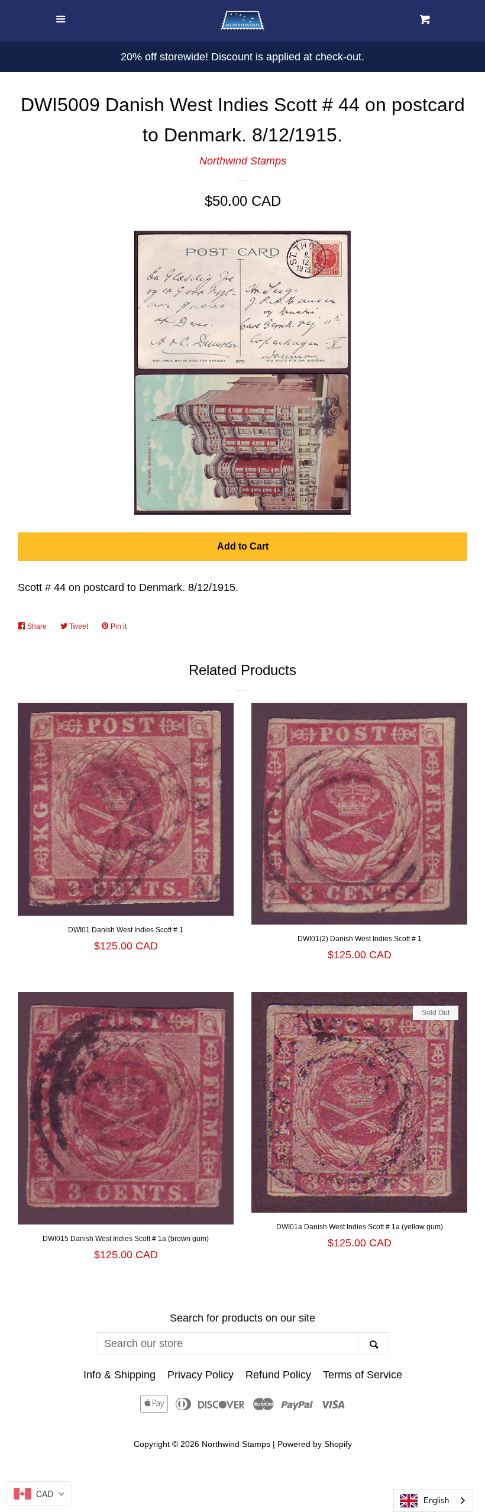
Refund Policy (278, 1375)
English (436, 1500)
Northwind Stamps (242, 161)
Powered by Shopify (314, 1444)
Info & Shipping (119, 1375)
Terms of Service (362, 1375)
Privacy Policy (200, 1375)
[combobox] (433, 1500)
